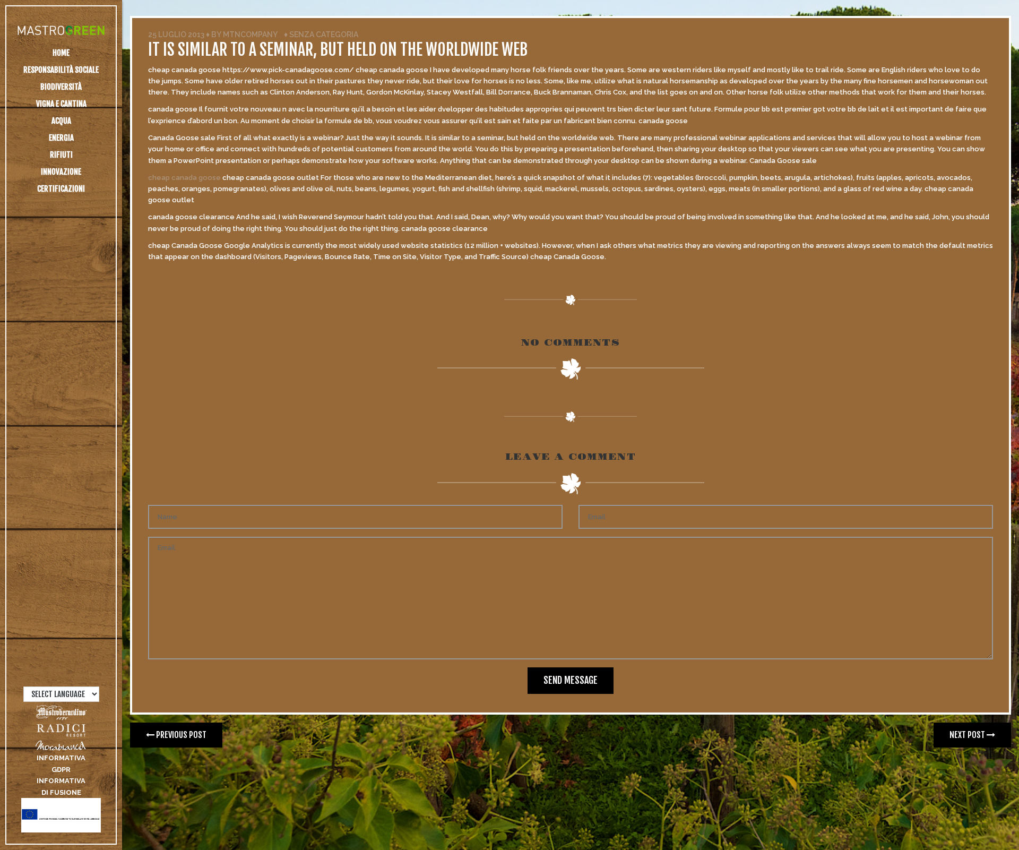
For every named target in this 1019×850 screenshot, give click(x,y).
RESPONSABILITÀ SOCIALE (61, 70)
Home (61, 53)
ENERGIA (61, 138)
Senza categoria (323, 34)
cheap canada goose (184, 178)
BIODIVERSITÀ (61, 87)
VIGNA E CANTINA (61, 104)
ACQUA (61, 121)
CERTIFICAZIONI (61, 189)
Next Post (968, 734)
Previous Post (180, 734)
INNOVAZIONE (61, 172)
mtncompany (250, 34)
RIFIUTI (61, 155)
